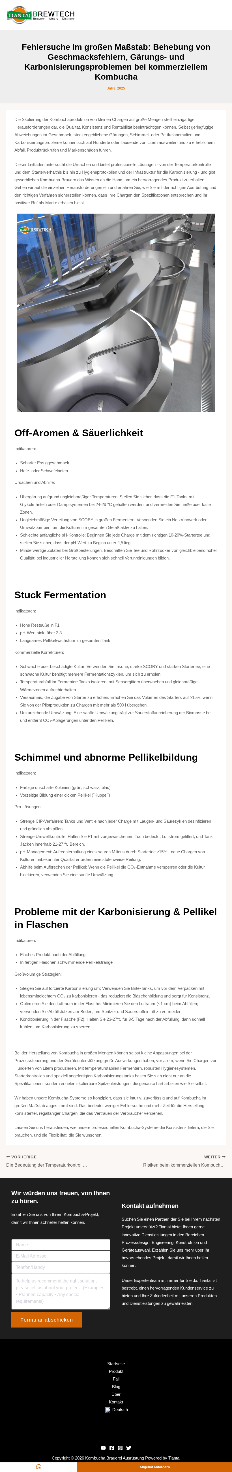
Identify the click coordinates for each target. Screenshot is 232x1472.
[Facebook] (111, 1447)
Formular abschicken (46, 1320)
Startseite (116, 1364)
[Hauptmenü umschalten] (220, 15)
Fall (116, 1379)
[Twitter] (128, 1447)
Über (116, 1394)
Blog (116, 1386)
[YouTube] (103, 1447)
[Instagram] (120, 1447)
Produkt (116, 1371)
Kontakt (116, 1402)
